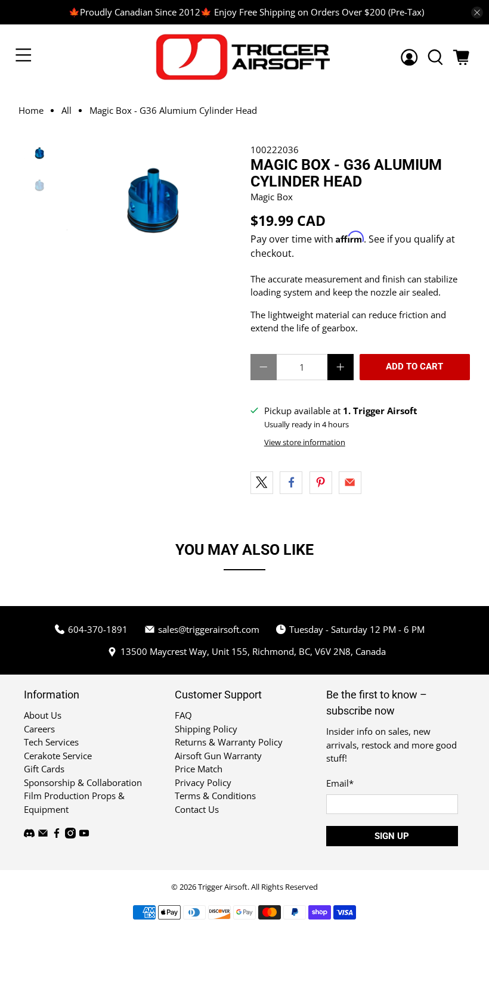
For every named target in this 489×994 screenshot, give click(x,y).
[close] (477, 12)
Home (31, 110)
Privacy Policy (203, 782)
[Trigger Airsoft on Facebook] (56, 835)
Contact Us (197, 809)
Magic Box (271, 197)
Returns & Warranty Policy (229, 742)
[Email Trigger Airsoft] (43, 835)
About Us (42, 715)
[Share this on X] (261, 482)
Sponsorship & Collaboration (83, 782)
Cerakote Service (58, 756)
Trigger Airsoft (222, 887)
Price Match (198, 769)
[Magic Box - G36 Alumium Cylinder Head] (152, 200)
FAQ (183, 715)
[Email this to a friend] (350, 482)
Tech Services (51, 742)
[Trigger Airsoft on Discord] (29, 835)
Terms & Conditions (215, 796)
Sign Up (392, 836)
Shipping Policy (206, 729)
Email (340, 783)
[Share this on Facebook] (291, 482)
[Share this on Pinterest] (321, 482)
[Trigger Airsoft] (244, 56)
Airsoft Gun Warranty (218, 756)
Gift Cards (44, 769)
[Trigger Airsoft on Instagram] (70, 835)
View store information (304, 442)
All (66, 110)
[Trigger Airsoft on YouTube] (84, 835)
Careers (39, 729)
